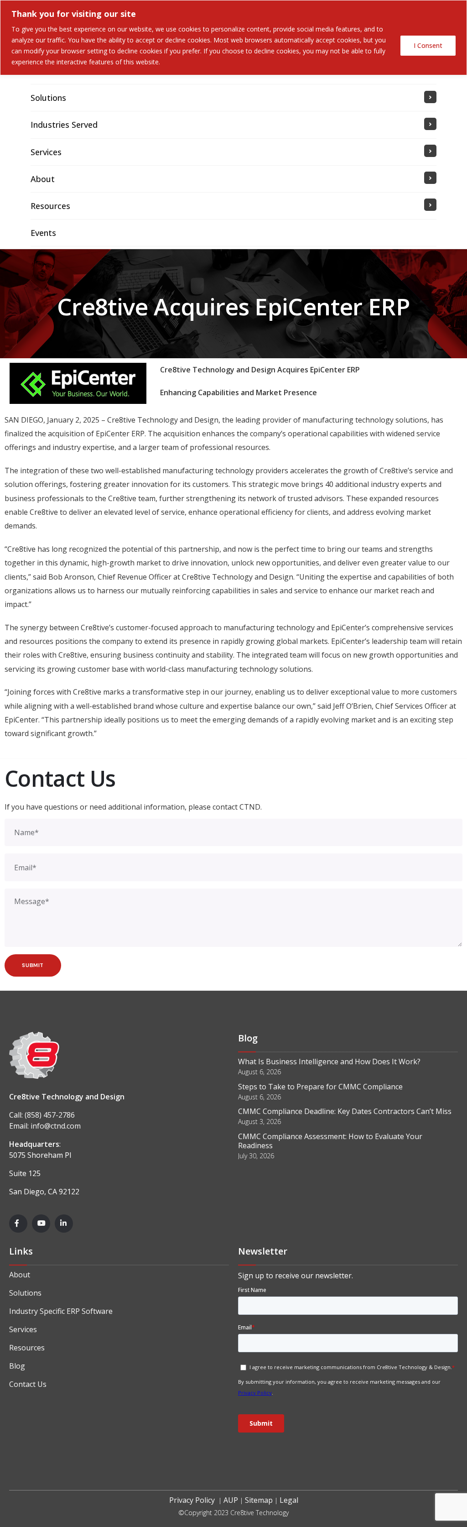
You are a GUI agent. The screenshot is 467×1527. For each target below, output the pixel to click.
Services (23, 1329)
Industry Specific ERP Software (61, 1311)
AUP (230, 1500)
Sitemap (259, 1500)
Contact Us (28, 1384)
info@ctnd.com (56, 1126)
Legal (289, 1500)
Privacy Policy (192, 1500)
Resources (27, 1347)
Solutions (25, 1292)
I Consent (428, 45)
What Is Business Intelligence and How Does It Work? (329, 1061)
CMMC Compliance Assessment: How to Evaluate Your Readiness (330, 1140)
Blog (17, 1365)
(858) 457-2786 (50, 1115)
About (19, 1274)
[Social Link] (18, 1223)
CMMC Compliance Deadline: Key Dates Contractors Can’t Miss (344, 1111)
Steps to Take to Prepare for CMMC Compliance (320, 1087)
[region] (233, 37)
